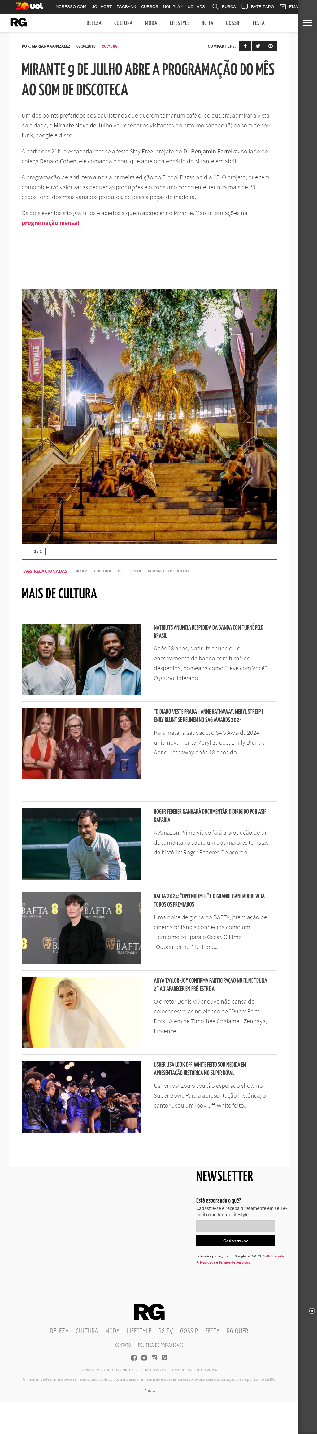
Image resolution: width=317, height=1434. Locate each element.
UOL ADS (196, 6)
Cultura (123, 23)
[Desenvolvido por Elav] (149, 1392)
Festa (259, 23)
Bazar (80, 571)
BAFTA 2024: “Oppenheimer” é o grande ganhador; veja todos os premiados (209, 901)
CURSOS (149, 6)
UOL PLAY (173, 6)
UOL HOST (101, 6)
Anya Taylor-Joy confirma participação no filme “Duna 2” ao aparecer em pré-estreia (210, 985)
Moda (151, 23)
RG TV (208, 23)
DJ (120, 571)
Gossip (233, 23)
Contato (123, 1345)
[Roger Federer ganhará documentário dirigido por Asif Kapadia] (81, 878)
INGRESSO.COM (70, 6)
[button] (261, 416)
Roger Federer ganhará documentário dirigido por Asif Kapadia (210, 816)
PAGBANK (126, 6)
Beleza (94, 23)
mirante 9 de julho (168, 571)
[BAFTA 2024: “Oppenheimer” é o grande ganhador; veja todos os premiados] (81, 962)
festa (135, 571)
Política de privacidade (161, 1345)
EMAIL (295, 6)
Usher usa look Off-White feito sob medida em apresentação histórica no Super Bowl (200, 1069)
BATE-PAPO (262, 6)
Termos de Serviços (234, 1262)
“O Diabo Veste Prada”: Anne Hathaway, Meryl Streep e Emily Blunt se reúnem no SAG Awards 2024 (208, 716)
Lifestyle (179, 23)
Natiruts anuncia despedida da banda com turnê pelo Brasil (208, 632)
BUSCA (229, 6)
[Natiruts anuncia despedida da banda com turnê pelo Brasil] (81, 693)
